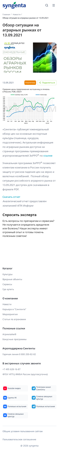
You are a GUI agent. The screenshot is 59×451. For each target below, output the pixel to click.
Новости (16, 14)
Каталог (7, 268)
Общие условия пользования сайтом (23, 431)
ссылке (47, 155)
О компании (10, 298)
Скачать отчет (11, 197)
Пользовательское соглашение (19, 439)
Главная (6, 14)
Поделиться (48, 82)
